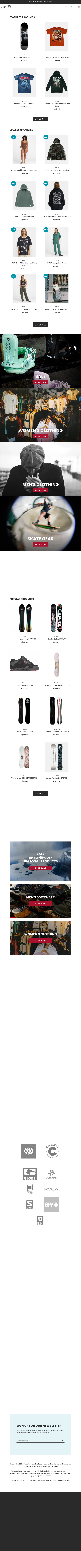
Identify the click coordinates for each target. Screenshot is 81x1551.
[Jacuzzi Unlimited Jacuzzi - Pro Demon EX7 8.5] (24, 37)
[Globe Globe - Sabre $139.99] (24, 665)
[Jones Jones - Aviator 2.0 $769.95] (56, 757)
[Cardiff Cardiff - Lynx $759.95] (24, 711)
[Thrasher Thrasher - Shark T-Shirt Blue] (24, 83)
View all (40, 119)
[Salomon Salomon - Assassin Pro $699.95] (56, 711)
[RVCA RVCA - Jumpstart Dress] (56, 242)
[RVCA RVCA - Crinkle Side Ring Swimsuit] (24, 150)
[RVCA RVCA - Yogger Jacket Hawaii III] (56, 150)
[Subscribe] (61, 1440)
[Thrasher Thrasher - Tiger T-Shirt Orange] (56, 37)
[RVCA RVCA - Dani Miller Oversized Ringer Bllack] (24, 242)
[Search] (71, 7)
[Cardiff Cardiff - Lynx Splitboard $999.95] (56, 665)
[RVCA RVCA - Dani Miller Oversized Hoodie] (56, 196)
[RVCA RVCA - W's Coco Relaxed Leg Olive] (24, 289)
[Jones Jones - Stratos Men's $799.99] (24, 618)
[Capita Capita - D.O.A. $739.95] (56, 618)
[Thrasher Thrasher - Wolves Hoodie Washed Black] (56, 83)
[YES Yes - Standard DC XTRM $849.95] (24, 757)
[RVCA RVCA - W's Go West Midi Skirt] (56, 289)
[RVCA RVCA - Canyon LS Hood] (24, 196)
